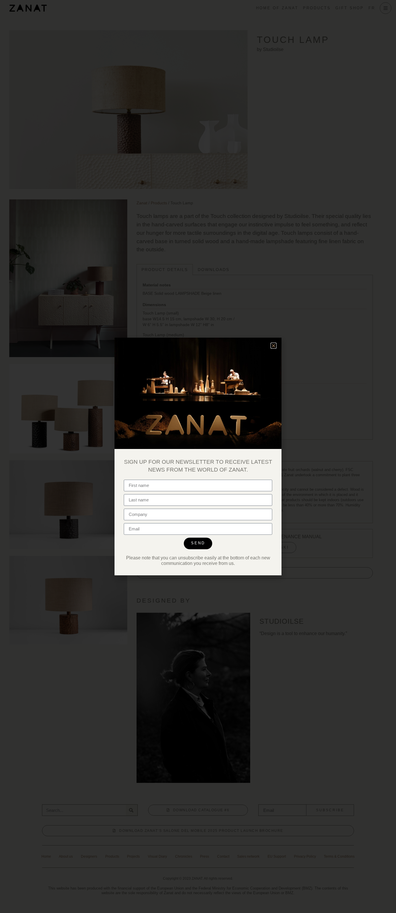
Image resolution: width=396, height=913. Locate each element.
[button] (273, 345)
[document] (198, 456)
